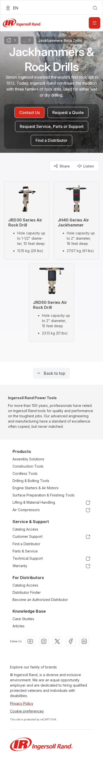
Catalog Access (25, 529)
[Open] (94, 23)
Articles (18, 626)
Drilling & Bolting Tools (30, 481)
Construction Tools (28, 466)
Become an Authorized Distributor (40, 599)
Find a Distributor (26, 544)
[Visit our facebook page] (71, 641)
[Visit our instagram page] (43, 641)
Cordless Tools (25, 473)
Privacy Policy (21, 703)
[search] (95, 8)
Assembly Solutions (28, 459)
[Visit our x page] (57, 641)
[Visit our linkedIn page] (84, 641)
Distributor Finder (26, 592)
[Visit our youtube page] (30, 641)
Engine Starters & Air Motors (35, 488)
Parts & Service (25, 551)
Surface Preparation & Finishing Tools (43, 495)
